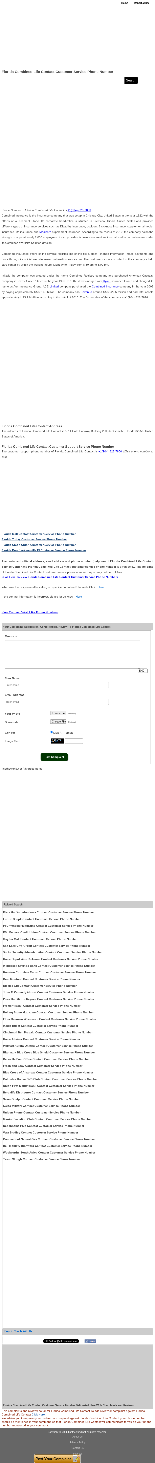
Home (124, 3)
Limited (54, 286)
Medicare (45, 231)
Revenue (86, 292)
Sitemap (77, 1453)
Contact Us (77, 1448)
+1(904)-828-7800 (79, 210)
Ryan (106, 281)
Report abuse (142, 3)
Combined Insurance (105, 286)
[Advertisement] (77, 36)
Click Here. (39, 1414)
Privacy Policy (77, 1442)
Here (101, 587)
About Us (77, 1437)
